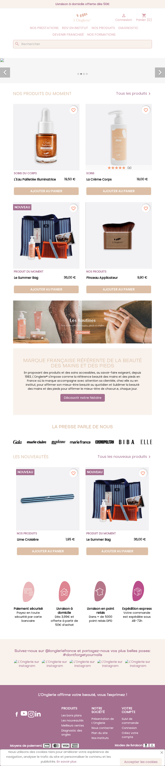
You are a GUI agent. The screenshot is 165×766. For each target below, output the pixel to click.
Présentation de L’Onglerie (103, 721)
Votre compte (128, 710)
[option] (82, 68)
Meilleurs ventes (72, 726)
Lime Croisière (28, 539)
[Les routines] (82, 322)
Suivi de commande (130, 721)
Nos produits (103, 28)
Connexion (129, 728)
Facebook (16, 714)
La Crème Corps (99, 179)
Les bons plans (71, 715)
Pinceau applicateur (102, 278)
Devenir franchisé (68, 34)
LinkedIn (38, 713)
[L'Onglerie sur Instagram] (27, 663)
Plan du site (100, 733)
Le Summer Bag (26, 278)
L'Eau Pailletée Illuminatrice (35, 179)
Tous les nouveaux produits (125, 456)
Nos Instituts (100, 738)
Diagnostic (128, 28)
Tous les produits (134, 93)
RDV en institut (75, 28)
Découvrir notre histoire (82, 397)
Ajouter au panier (46, 191)
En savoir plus (66, 761)
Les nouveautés (72, 720)
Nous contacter (102, 728)
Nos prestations (44, 28)
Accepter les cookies (141, 762)
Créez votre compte (130, 735)
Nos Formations (101, 34)
